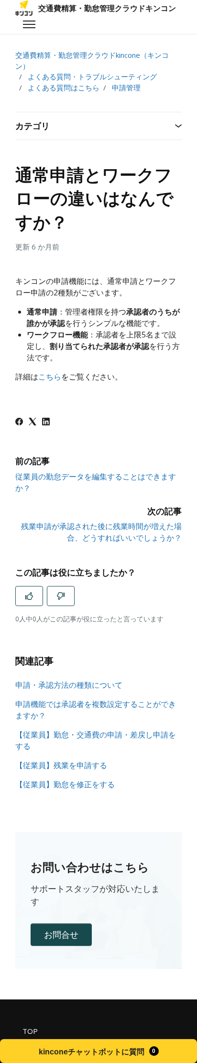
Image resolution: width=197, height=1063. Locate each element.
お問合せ (61, 934)
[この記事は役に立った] (29, 596)
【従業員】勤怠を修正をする (65, 784)
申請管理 (126, 87)
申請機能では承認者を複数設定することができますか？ (95, 710)
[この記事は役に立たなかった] (61, 596)
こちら (49, 376)
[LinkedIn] (46, 422)
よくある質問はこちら (63, 87)
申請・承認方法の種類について (68, 685)
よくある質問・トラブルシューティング (92, 76)
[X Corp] (32, 422)
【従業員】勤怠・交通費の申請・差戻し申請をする (95, 740)
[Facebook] (19, 422)
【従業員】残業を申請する (61, 765)
